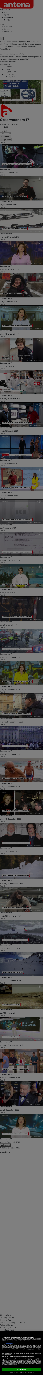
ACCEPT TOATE (21, 1369)
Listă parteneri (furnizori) (7, 1365)
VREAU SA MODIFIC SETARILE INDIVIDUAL (21, 1372)
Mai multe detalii (9, 1343)
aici (21, 1349)
